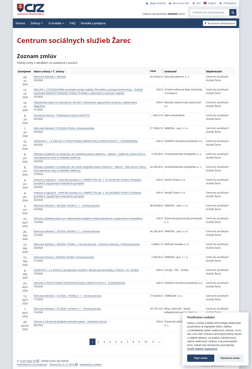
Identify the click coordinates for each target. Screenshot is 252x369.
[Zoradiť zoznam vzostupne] (162, 69)
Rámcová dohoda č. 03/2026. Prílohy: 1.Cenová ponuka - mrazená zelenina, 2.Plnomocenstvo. (87, 244)
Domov (20, 23)
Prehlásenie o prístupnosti (32, 364)
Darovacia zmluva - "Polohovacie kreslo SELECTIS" (62, 115)
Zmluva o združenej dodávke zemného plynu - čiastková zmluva (70, 321)
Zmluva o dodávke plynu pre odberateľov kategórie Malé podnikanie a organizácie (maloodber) (88, 218)
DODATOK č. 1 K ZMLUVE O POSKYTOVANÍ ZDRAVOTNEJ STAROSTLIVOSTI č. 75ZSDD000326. (86, 141)
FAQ (72, 23)
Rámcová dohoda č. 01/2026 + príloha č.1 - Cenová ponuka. (67, 308)
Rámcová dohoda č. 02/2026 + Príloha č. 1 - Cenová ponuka (67, 295)
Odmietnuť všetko (230, 358)
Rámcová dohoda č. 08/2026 (50, 76)
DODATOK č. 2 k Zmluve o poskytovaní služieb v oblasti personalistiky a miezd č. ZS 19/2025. (86, 270)
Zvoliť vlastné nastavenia (202, 348)
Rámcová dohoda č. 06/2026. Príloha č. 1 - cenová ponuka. (67, 205)
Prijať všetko (200, 358)
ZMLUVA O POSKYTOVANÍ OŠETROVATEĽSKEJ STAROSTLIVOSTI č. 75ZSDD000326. (79, 282)
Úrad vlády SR (28, 360)
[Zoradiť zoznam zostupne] (162, 72)
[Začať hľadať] (232, 12)
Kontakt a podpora (93, 23)
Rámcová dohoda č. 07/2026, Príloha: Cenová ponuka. (64, 128)
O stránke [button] (55, 23)
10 (145, 342)
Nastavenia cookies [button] (91, 364)
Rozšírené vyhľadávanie (221, 23)
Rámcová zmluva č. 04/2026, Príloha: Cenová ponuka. (64, 257)
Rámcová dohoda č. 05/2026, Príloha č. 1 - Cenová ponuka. (67, 231)
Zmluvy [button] (35, 23)
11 (153, 342)
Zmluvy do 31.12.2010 (61, 364)
